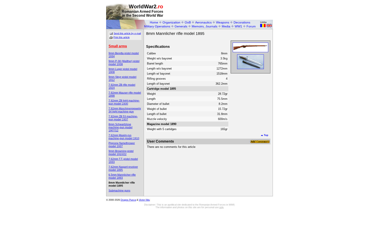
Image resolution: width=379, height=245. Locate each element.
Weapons (222, 22)
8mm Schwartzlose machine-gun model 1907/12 (120, 127)
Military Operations (157, 26)
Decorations (242, 22)
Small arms (118, 46)
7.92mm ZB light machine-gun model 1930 (124, 102)
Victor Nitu (144, 200)
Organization (171, 22)
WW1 (238, 26)
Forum (251, 26)
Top (265, 135)
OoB (188, 22)
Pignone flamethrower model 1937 (122, 145)
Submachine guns (119, 190)
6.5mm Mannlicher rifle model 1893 (122, 176)
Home (154, 22)
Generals (181, 26)
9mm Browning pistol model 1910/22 (121, 153)
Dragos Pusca (128, 200)
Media (226, 26)
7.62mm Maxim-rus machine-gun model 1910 (124, 137)
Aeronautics (203, 22)
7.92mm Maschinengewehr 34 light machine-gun (125, 110)
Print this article (121, 37)
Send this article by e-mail (127, 33)
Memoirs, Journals (204, 26)
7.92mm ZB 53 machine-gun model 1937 (123, 118)
